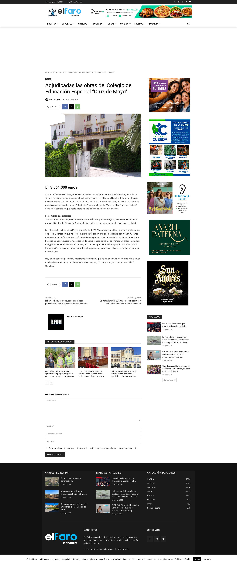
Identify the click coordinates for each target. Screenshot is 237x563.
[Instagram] (178, 2)
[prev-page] (47, 383)
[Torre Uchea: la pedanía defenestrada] (52, 481)
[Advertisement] (118, 47)
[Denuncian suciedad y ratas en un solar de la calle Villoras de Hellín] (52, 507)
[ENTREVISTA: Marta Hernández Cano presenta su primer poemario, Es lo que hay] (154, 355)
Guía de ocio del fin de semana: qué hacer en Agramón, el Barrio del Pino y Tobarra (176, 368)
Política (54, 72)
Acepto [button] (197, 559)
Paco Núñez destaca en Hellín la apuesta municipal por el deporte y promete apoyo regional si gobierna (59, 373)
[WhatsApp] (77, 106)
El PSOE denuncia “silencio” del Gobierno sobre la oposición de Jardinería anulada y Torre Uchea (91, 373)
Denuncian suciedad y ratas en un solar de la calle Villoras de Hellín (74, 507)
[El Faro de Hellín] (47, 99)
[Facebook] (175, 2)
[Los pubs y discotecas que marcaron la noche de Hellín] (154, 327)
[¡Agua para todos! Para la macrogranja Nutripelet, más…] (52, 494)
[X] (186, 2)
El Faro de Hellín (57, 99)
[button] (188, 24)
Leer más (206, 559)
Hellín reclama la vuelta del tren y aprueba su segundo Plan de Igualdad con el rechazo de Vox (123, 373)
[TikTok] (182, 2)
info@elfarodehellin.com (103, 549)
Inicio (47, 72)
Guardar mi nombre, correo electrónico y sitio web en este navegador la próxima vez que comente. (93, 448)
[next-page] (51, 383)
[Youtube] (190, 2)
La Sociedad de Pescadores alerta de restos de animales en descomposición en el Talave (176, 340)
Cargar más (168, 380)
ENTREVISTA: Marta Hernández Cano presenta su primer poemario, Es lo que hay (176, 354)
